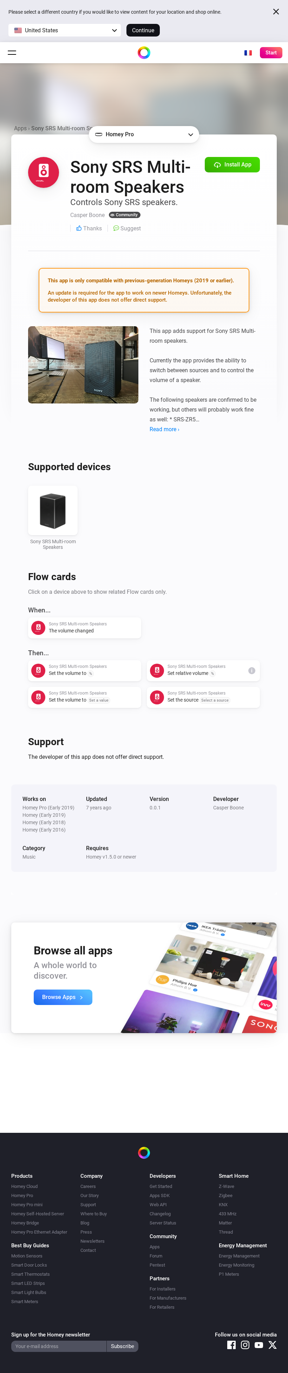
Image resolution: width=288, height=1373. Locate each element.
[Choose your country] (248, 52)
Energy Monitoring (236, 1265)
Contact (88, 1250)
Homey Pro (22, 1195)
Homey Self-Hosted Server (37, 1213)
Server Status (163, 1223)
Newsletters (92, 1241)
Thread (226, 1232)
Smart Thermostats (30, 1274)
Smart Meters (24, 1301)
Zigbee (226, 1195)
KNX (223, 1204)
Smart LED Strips (28, 1283)
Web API (158, 1204)
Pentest (157, 1265)
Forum (156, 1256)
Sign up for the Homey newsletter (50, 1335)
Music (28, 857)
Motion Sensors (26, 1256)
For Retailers (162, 1307)
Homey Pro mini (26, 1204)
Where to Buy (93, 1213)
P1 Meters (229, 1274)
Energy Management (239, 1256)
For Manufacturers (168, 1298)
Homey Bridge (25, 1223)
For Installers (163, 1289)
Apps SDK (160, 1195)
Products (22, 1176)
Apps (20, 128)
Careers (88, 1186)
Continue (143, 30)
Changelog (160, 1213)
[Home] (144, 52)
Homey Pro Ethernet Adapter (39, 1232)
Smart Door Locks (29, 1265)
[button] (64, 30)
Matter (225, 1223)
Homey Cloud (24, 1186)
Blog (84, 1223)
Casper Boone (228, 807)
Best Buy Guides (30, 1245)
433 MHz (227, 1213)
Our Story (89, 1195)
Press (86, 1232)
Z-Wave (226, 1186)
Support (88, 1204)
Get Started (161, 1186)
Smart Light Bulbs (28, 1292)
